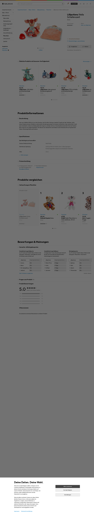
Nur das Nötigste (67, 490)
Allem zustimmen (67, 486)
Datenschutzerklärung (26, 511)
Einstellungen (67, 495)
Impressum (16, 511)
